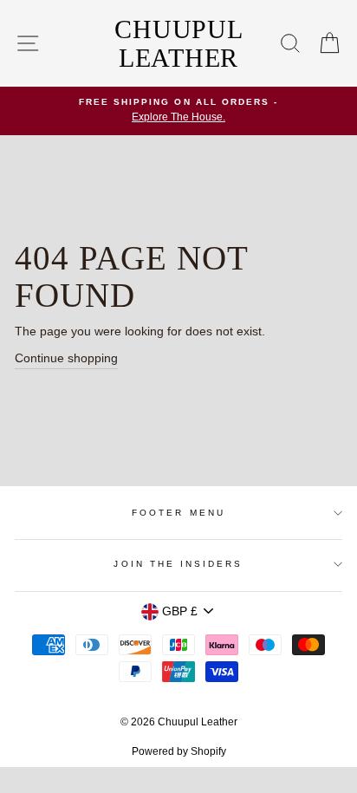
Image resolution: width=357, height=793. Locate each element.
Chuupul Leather (178, 43)
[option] (178, 111)
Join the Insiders (178, 564)
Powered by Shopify (179, 751)
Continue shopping (66, 358)
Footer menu (178, 512)
